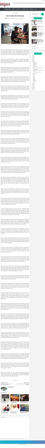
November (34, 63)
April (34, 78)
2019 (33, 83)
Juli (33, 74)
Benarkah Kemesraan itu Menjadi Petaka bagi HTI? (24, 402)
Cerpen (13, 9)
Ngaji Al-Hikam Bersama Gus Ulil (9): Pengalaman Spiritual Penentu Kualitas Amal (40, 41)
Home (2, 9)
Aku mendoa (34, 46)
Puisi (36, 9)
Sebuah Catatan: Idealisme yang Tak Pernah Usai (38, 67)
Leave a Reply (21, 18)
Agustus (34, 73)
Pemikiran (32, 9)
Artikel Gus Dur (25, 9)
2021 (33, 60)
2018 (33, 84)
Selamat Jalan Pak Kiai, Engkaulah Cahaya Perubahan (14, 413)
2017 (33, 85)
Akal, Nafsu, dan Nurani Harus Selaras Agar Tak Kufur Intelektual (4, 413)
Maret (34, 79)
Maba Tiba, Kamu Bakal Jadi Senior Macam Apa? (24, 412)
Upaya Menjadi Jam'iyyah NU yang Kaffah (5, 402)
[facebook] (41, 0)
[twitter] (43, 0)
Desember (34, 62)
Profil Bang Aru (7, 9)
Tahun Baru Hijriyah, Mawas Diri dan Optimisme (15, 402)
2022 (33, 59)
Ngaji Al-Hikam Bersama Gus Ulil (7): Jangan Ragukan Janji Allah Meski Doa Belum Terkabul (40, 34)
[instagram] (44, 0)
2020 (33, 61)
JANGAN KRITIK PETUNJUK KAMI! (40, 21)
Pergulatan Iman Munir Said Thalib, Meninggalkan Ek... (37, 69)
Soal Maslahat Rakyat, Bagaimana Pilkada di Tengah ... (38, 70)
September (35, 66)
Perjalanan (18, 9)
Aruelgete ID (10, 387)
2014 (33, 89)
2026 (33, 55)
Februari (34, 80)
